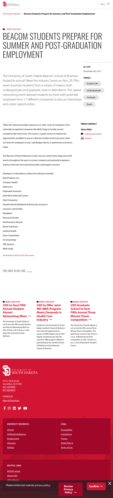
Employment (13, 438)
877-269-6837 (9, 390)
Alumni (10, 429)
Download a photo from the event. (18, 255)
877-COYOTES (9, 387)
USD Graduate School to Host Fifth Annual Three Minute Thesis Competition (83, 312)
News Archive (13, 29)
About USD (12, 475)
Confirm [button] (94, 486)
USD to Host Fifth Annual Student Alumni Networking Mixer (15, 310)
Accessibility (66, 429)
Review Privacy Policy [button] (68, 489)
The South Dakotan (11, 13)
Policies (10, 447)
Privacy (64, 438)
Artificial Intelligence (16, 434)
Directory (11, 443)
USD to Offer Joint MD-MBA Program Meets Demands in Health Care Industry (49, 312)
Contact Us (8, 396)
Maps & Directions (11, 400)
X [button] (109, 483)
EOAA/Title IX (67, 443)
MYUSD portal (13, 471)
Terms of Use (67, 447)
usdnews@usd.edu (93, 134)
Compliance (66, 434)
